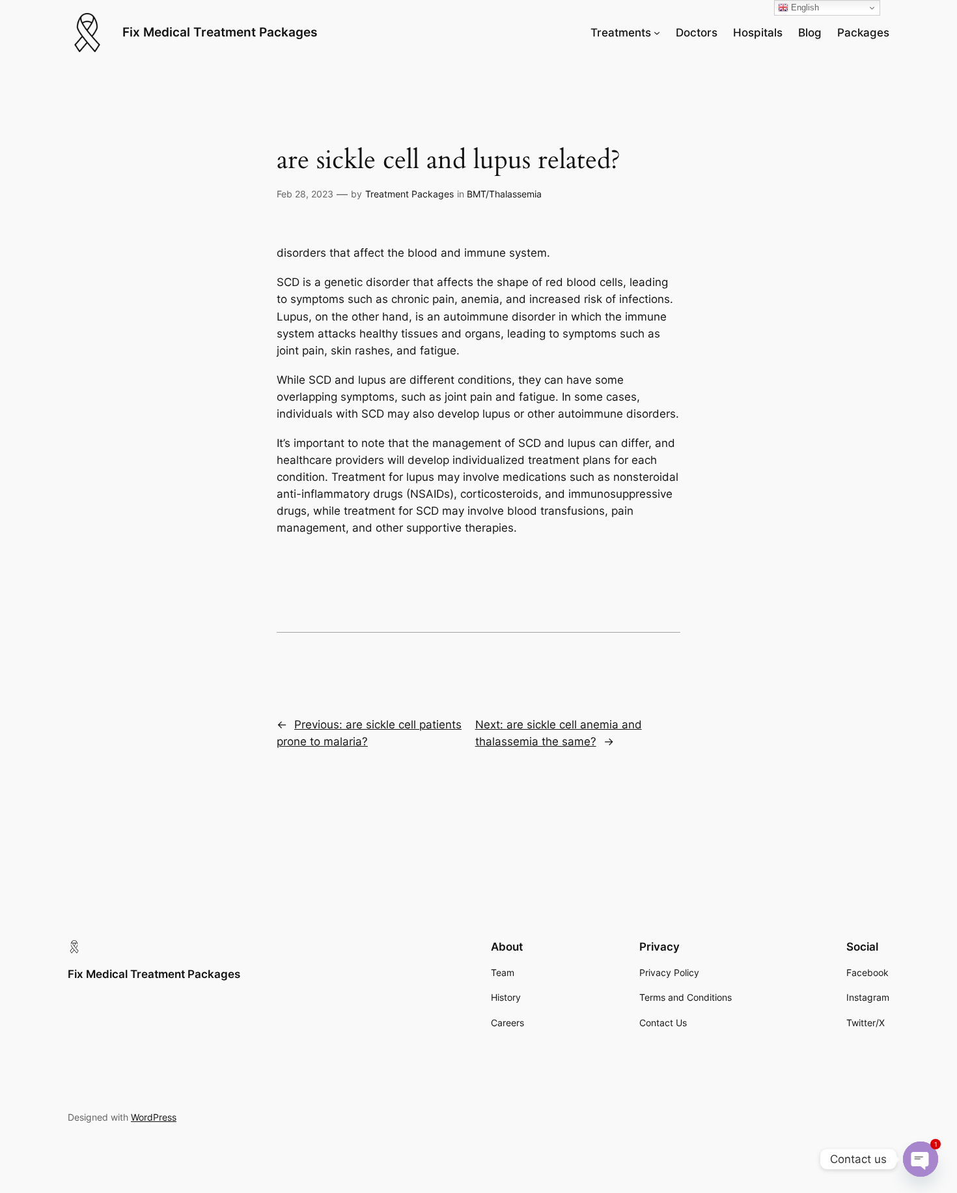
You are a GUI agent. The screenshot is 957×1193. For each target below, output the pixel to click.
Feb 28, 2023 (305, 193)
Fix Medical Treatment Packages (219, 32)
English (803, 7)
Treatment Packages (409, 193)
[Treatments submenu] (657, 32)
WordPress (153, 1117)
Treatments (620, 32)
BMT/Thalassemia (504, 193)
